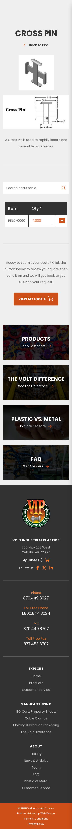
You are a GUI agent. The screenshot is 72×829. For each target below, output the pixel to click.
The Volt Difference (36, 732)
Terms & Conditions (36, 818)
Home (36, 676)
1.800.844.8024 (36, 613)
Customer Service (36, 689)
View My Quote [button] (32, 299)
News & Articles (36, 761)
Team (36, 767)
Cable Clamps (36, 718)
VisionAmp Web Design (41, 813)
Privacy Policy (36, 824)
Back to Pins (39, 45)
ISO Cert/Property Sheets (36, 711)
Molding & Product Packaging (36, 725)
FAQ (36, 774)
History (36, 754)
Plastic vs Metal (36, 781)
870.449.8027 (36, 598)
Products (36, 683)
